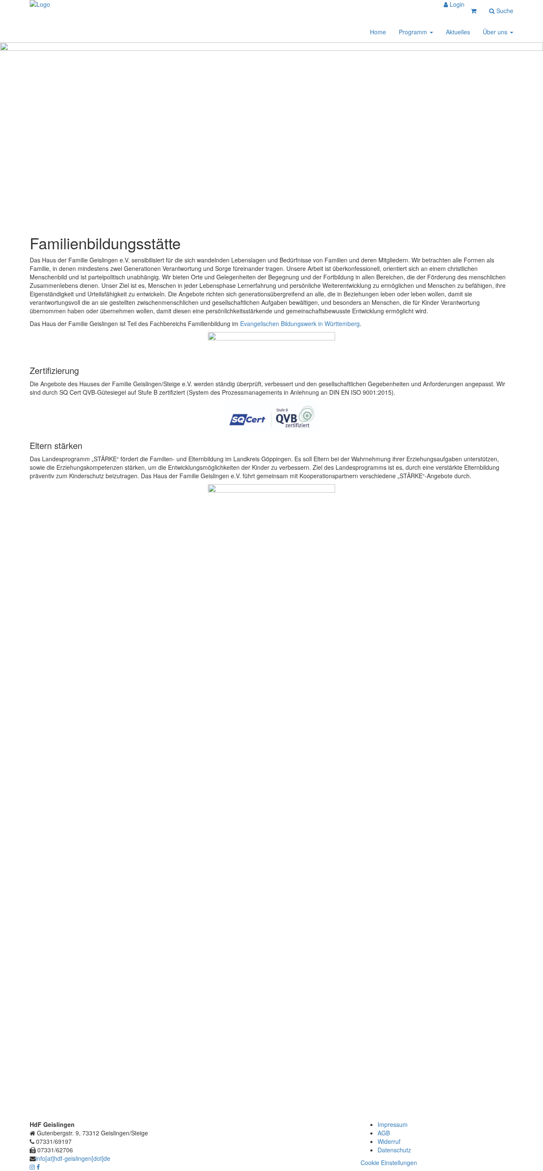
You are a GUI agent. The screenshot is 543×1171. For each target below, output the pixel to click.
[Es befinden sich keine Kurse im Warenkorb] (474, 10)
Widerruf (389, 1141)
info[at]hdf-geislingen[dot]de (73, 1158)
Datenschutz (394, 1150)
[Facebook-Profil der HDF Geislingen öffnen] (38, 1167)
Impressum (393, 1124)
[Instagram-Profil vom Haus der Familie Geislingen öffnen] (33, 1167)
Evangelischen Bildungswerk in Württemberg (300, 323)
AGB (384, 1133)
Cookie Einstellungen (389, 1162)
